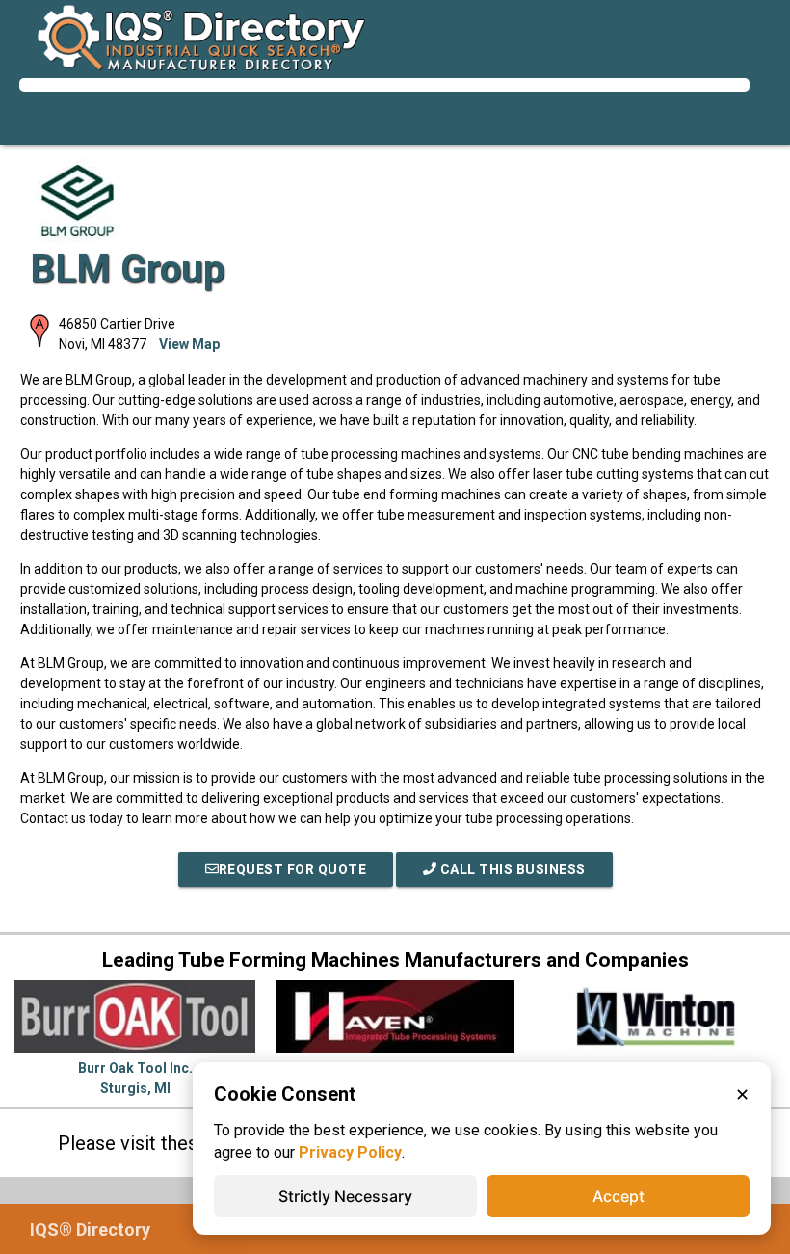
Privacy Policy (350, 1152)
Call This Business (511, 869)
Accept (618, 1196)
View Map (189, 344)
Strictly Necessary (345, 1196)
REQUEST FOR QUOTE (293, 869)
